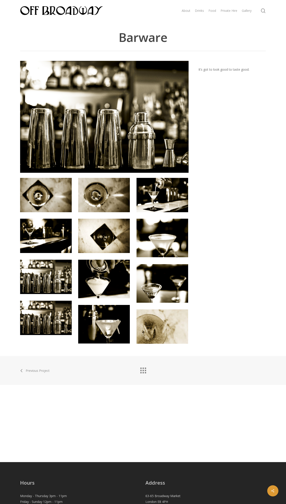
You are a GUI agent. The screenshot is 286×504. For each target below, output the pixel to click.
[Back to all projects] (143, 369)
